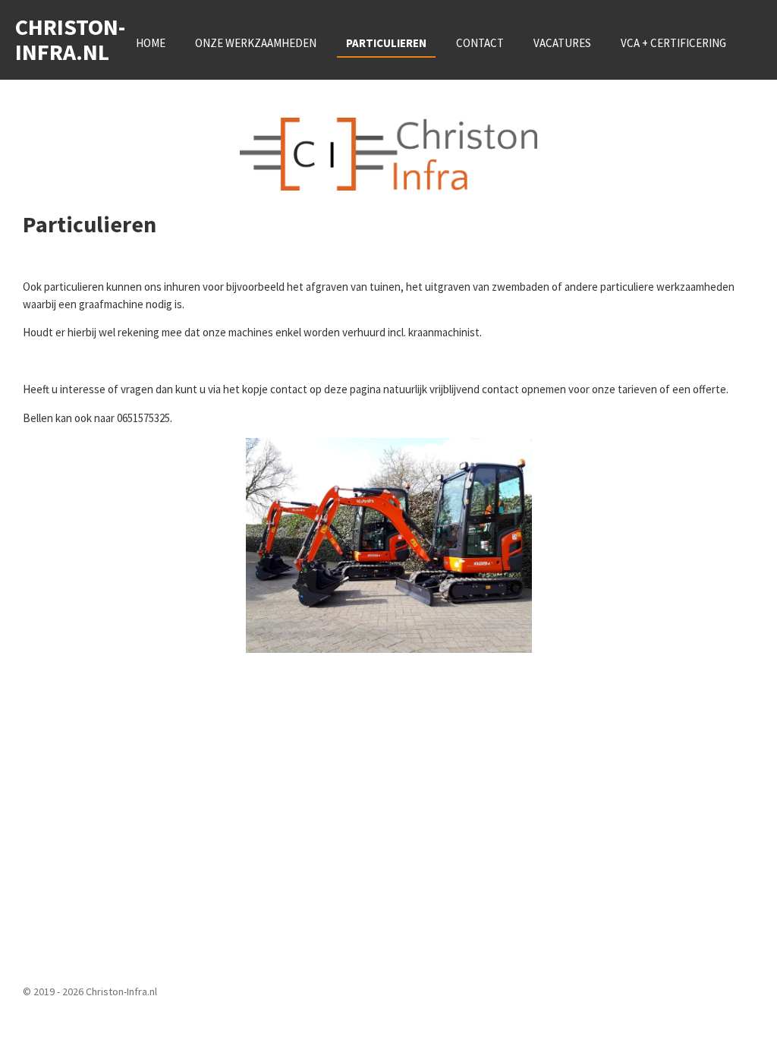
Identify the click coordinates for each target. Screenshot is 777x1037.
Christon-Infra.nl (70, 39)
